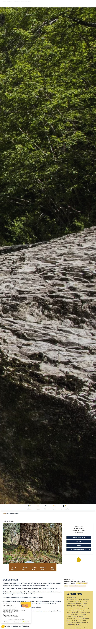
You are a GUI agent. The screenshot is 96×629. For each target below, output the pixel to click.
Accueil (4, 513)
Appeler (78, 541)
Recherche (10, 0)
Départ (79, 545)
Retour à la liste (9, 521)
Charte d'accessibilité (26, 0)
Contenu (4, 0)
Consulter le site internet (78, 537)
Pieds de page (17, 0)
